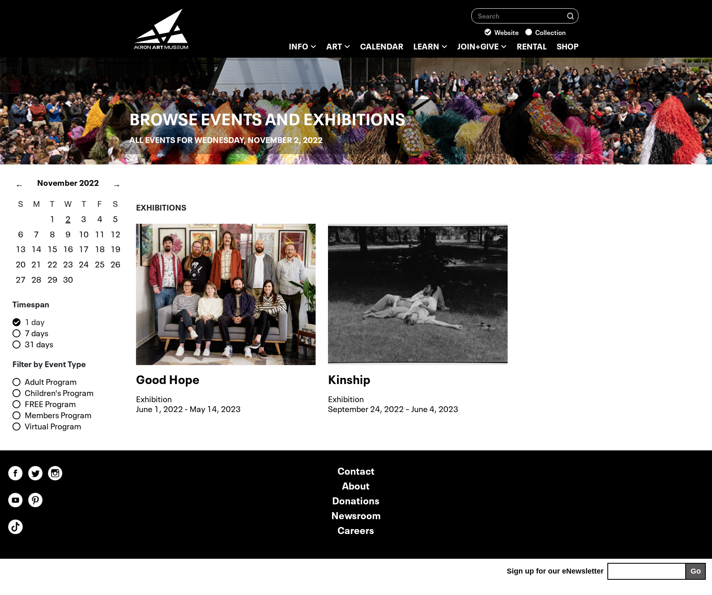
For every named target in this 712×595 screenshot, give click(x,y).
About (356, 485)
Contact (356, 470)
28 (36, 278)
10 (84, 233)
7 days (36, 333)
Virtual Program (53, 426)
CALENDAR (381, 45)
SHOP (567, 45)
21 (36, 263)
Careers (355, 529)
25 (100, 263)
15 (52, 248)
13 (21, 248)
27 (21, 278)
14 (36, 248)
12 (115, 233)
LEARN (426, 45)
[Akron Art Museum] (183, 33)
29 (52, 278)
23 (68, 263)
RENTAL (532, 45)
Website (506, 32)
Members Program (58, 415)
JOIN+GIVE (478, 45)
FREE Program (50, 403)
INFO (298, 45)
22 (52, 263)
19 (115, 248)
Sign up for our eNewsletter (555, 571)
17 (84, 248)
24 (84, 263)
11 (100, 233)
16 (68, 248)
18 (100, 248)
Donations (355, 499)
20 (21, 263)
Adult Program (51, 381)
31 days (39, 344)
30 (68, 278)
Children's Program (59, 392)
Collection (550, 32)
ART (334, 45)
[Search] (570, 15)
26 (115, 263)
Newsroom (356, 514)
